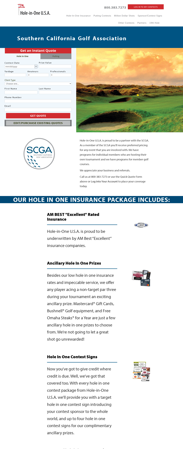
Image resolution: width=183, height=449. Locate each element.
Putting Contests (102, 15)
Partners (142, 23)
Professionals (58, 71)
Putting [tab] (55, 56)
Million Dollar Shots (124, 15)
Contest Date (12, 62)
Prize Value (45, 62)
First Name (11, 88)
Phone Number (13, 97)
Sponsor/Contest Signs (150, 15)
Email (8, 106)
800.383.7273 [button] (115, 7)
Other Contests (126, 23)
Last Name (45, 88)
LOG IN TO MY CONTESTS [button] (146, 7)
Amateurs (32, 71)
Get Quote (38, 115)
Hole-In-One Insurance (78, 15)
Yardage (9, 71)
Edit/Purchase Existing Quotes (38, 123)
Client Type (10, 80)
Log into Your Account (104, 181)
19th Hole (154, 23)
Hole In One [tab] (22, 56)
